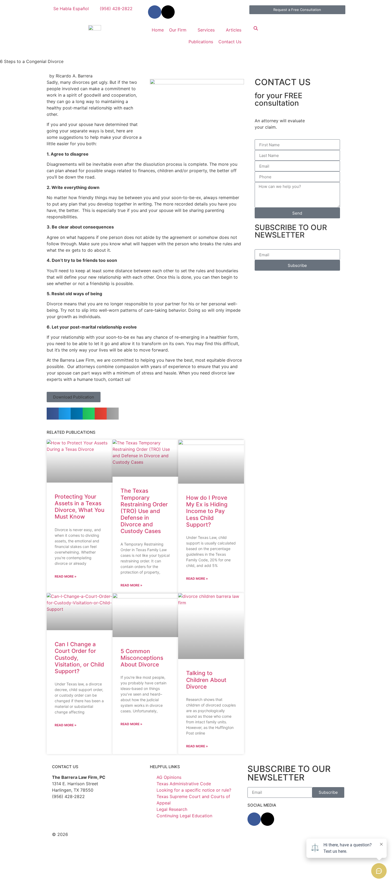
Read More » (66, 576)
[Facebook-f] (154, 12)
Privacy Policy (169, 834)
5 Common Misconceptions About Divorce (142, 658)
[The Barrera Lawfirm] (94, 27)
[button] (74, 397)
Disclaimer (140, 834)
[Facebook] (254, 819)
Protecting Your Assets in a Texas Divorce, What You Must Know (79, 506)
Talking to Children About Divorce (206, 680)
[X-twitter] (168, 12)
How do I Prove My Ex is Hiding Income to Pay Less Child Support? (206, 511)
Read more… (211, 872)
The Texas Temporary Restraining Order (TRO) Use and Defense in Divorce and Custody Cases (144, 510)
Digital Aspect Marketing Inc (134, 840)
